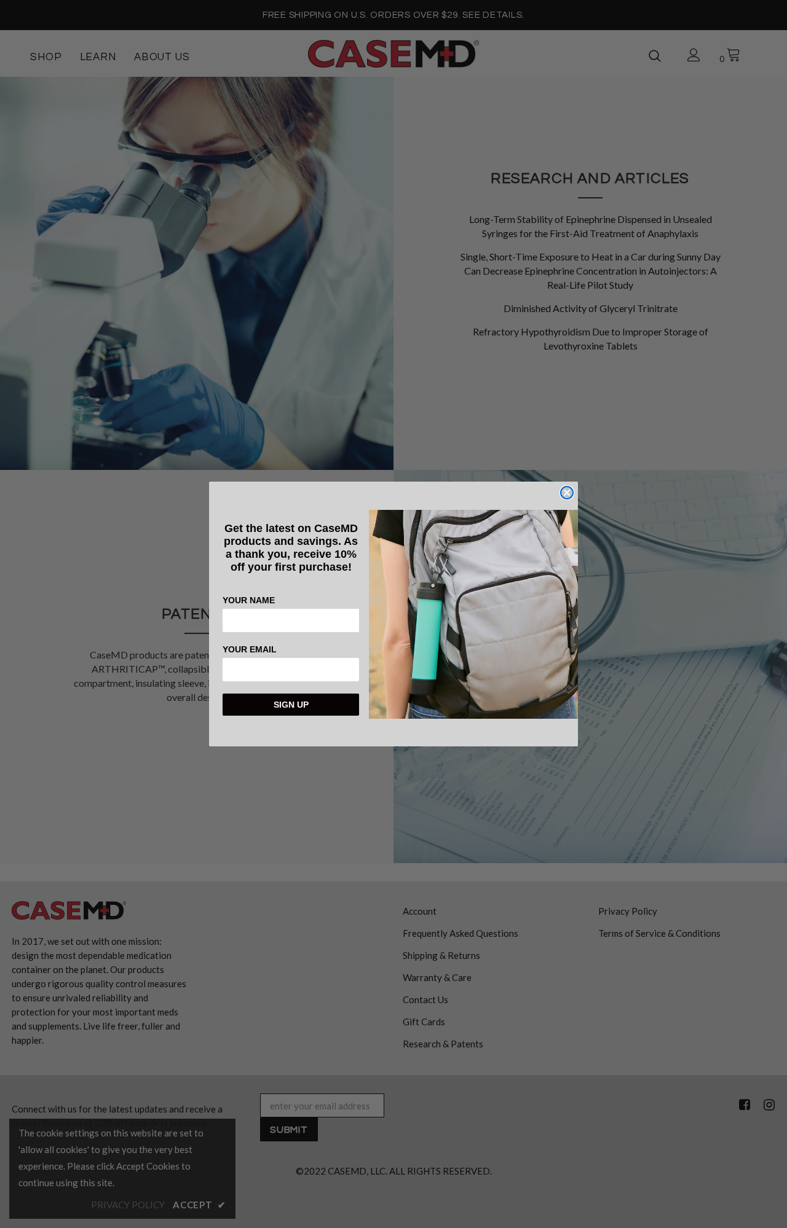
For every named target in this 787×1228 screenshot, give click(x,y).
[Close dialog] (567, 493)
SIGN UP (291, 705)
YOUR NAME (249, 600)
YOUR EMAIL (250, 649)
